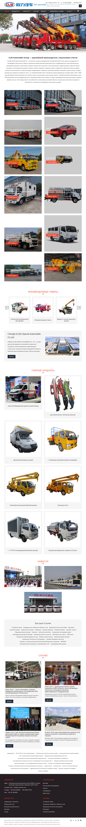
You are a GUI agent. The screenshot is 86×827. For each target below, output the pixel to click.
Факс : (6, 792)
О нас (69, 11)
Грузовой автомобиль (49, 811)
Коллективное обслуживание (51, 785)
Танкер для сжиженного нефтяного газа (54, 804)
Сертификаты (47, 790)
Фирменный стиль (9, 804)
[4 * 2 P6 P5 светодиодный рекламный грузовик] (23, 529)
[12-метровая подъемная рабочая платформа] (62, 439)
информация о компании (11, 801)
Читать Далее (12, 104)
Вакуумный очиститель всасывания (52, 806)
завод (43, 11)
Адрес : (6, 783)
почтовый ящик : (8, 787)
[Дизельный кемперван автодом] (23, 439)
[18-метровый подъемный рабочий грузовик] (23, 484)
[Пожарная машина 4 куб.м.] (19, 316)
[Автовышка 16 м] (62, 484)
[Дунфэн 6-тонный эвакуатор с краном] (43, 316)
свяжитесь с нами (56, 11)
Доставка (45, 783)
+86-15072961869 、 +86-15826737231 (21, 790)
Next (83, 32)
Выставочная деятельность (11, 806)
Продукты (15, 11)
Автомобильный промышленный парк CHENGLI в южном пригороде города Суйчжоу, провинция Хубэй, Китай (24, 784)
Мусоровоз (46, 809)
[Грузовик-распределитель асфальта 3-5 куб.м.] (62, 529)
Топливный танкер (48, 801)
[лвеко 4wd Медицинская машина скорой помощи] (23, 389)
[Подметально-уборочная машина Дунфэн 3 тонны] (66, 316)
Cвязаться (8, 780)
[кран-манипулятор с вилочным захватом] (62, 394)
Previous (2, 32)
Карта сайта (46, 793)
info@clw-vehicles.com (20, 787)
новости (26, 11)
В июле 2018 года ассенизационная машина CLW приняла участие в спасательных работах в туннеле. (62, 734)
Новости (45, 788)
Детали (11, 356)
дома (7, 11)
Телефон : (7, 790)
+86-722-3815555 (13, 792)
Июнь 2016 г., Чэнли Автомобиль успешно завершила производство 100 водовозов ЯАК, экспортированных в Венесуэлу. (21, 691)
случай (36, 11)
